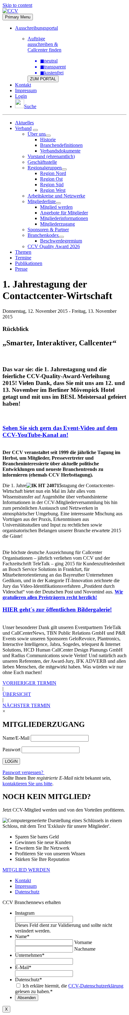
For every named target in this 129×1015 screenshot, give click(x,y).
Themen (23, 252)
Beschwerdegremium (61, 240)
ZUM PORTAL (43, 79)
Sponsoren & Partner (48, 229)
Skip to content (17, 5)
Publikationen (28, 263)
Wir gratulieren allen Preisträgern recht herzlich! (63, 594)
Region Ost (51, 179)
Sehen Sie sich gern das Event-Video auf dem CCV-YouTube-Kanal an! (60, 431)
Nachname (84, 949)
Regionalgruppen (45, 167)
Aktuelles (24, 122)
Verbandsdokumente (60, 150)
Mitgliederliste (42, 201)
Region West (52, 190)
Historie (48, 139)
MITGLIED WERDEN (26, 869)
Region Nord (53, 173)
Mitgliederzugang (57, 224)
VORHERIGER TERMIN (29, 683)
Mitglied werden (56, 207)
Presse (21, 269)
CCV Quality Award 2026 (54, 246)
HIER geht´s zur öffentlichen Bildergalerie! (57, 609)
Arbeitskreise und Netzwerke (56, 195)
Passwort (11, 749)
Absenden (27, 997)
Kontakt (23, 85)
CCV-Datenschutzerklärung (95, 985)
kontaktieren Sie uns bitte (27, 783)
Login (21, 96)
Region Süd (52, 184)
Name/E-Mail (16, 738)
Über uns (37, 134)
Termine (23, 257)
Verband (23, 128)
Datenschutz (27, 891)
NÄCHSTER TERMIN (26, 705)
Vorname (83, 942)
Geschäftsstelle (42, 162)
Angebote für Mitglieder (64, 212)
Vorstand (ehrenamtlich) (51, 156)
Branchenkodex (43, 235)
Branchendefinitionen (61, 145)
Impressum (26, 90)
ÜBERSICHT (17, 694)
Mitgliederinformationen (64, 218)
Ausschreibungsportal (36, 28)
